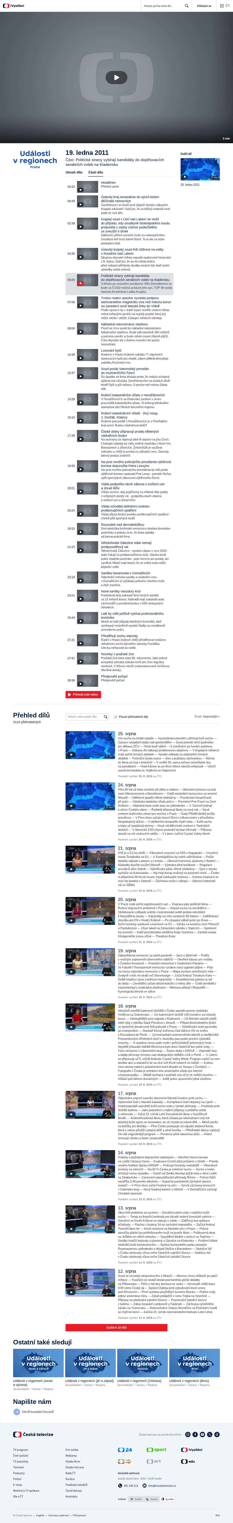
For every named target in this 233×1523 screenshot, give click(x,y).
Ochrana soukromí (58, 1515)
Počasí (17, 1479)
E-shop (17, 1485)
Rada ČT (71, 1473)
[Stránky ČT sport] (156, 1451)
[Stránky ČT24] (125, 1451)
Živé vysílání (20, 1455)
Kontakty (71, 1496)
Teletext (18, 1467)
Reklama (71, 1455)
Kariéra (70, 1479)
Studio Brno (73, 1461)
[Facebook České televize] (195, 1434)
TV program (20, 1449)
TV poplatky (20, 1461)
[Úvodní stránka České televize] (33, 1434)
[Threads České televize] (217, 1434)
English (40, 1515)
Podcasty (19, 1473)
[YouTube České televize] (202, 1434)
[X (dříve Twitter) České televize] (210, 1434)
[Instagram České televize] (188, 1434)
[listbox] (152, 1499)
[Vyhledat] (105, 717)
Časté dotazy (74, 1490)
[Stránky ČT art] (154, 1462)
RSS (218, 1515)
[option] (136, 1499)
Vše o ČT (18, 1496)
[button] (116, 77)
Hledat (187, 6)
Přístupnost (79, 1515)
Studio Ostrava (75, 1467)
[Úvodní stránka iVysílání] (17, 6)
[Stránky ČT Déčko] (124, 1462)
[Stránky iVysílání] (191, 1451)
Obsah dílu (74, 172)
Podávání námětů (76, 1485)
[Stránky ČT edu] (188, 1462)
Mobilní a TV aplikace (26, 1490)
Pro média (72, 1449)
